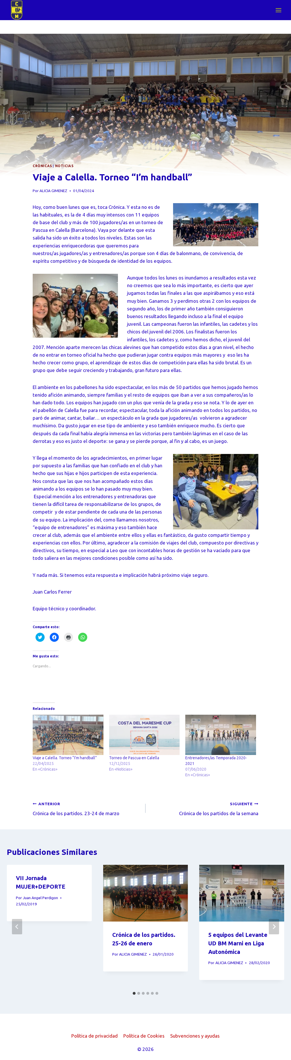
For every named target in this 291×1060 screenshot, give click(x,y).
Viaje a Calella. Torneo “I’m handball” (65, 758)
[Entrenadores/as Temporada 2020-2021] (220, 735)
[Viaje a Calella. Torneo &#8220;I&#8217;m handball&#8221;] (68, 735)
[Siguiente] (274, 926)
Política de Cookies (144, 1035)
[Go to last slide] (17, 926)
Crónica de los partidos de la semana (218, 809)
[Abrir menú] (278, 10)
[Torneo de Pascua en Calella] (144, 735)
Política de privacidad (94, 1035)
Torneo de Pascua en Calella (134, 758)
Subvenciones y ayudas (195, 1035)
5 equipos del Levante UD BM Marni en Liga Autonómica (237, 943)
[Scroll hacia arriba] (276, 1051)
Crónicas (42, 166)
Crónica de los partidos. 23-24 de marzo (76, 809)
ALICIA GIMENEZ (53, 190)
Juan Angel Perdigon (40, 897)
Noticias (64, 166)
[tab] (134, 993)
